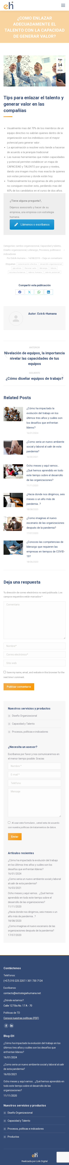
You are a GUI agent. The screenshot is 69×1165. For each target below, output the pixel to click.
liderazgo (44, 268)
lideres (53, 268)
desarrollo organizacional (51, 264)
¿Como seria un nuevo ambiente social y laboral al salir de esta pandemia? (45, 446)
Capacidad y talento (50, 246)
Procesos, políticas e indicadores (30, 731)
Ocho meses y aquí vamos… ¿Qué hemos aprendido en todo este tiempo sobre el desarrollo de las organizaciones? (45, 473)
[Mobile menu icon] (63, 5)
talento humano (35, 272)
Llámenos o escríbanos (35, 224)
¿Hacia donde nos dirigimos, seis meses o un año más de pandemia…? (46, 499)
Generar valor (30, 268)
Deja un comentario (52, 258)
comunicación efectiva (27, 264)
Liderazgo (33, 250)
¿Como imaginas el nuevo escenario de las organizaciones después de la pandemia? (45, 523)
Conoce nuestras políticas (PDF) (21, 1018)
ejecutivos (17, 268)
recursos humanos (17, 272)
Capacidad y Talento (23, 723)
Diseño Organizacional (24, 715)
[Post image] (13, 414)
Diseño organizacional (15, 250)
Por (16, 258)
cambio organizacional (27, 246)
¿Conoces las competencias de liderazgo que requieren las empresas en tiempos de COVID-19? (46, 549)
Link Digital (42, 1161)
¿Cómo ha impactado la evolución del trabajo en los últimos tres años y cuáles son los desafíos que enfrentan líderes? (44, 418)
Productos (13, 1136)
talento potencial (52, 272)
